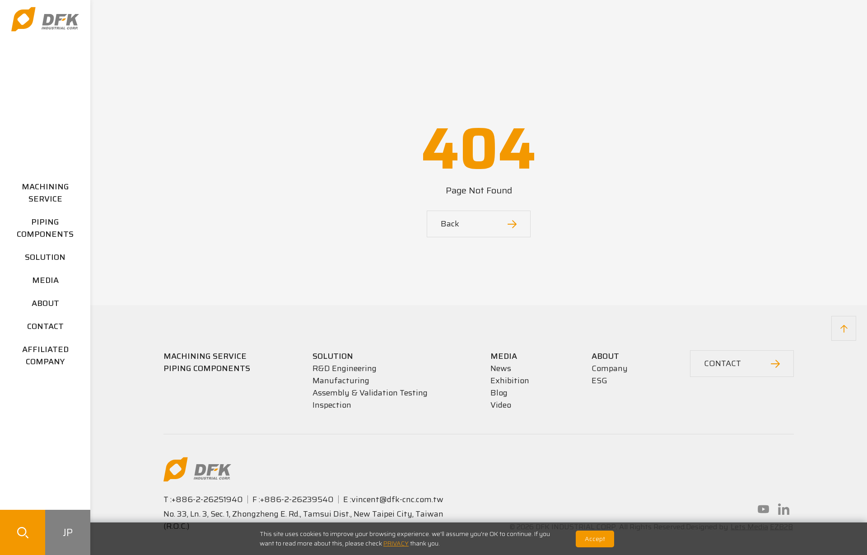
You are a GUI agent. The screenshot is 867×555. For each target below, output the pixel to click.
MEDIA (45, 280)
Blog (499, 392)
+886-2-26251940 (207, 499)
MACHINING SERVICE (45, 192)
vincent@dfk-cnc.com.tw (397, 499)
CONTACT (45, 326)
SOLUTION (45, 257)
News (500, 368)
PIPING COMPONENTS (45, 228)
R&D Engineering (344, 368)
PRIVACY (396, 543)
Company (610, 368)
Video (500, 405)
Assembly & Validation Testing (370, 392)
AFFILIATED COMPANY (45, 355)
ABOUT (45, 303)
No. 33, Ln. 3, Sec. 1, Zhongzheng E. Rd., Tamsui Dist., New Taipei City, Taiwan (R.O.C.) (303, 520)
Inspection (331, 405)
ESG (599, 380)
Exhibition (509, 380)
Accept (595, 539)
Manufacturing (340, 380)
